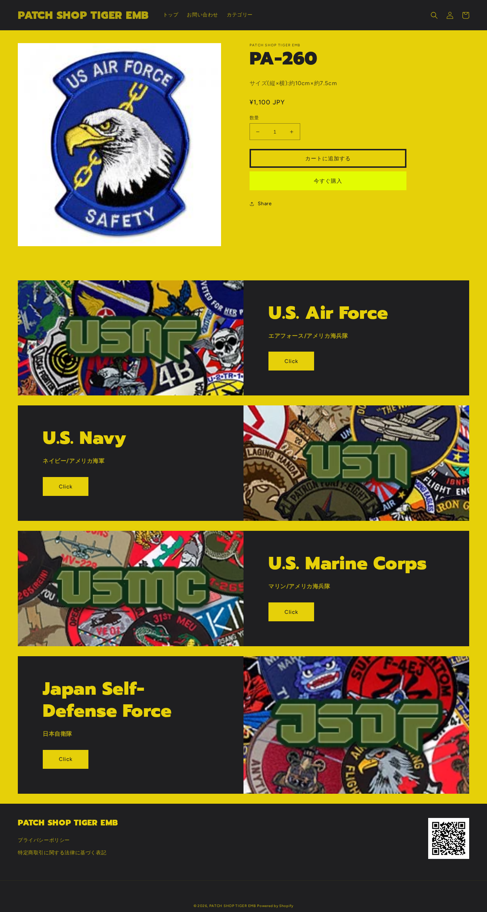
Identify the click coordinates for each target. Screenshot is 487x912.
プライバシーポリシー (44, 840)
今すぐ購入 (328, 181)
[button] (434, 15)
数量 (254, 117)
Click (291, 361)
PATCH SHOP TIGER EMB (232, 905)
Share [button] (265, 204)
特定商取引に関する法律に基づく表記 (62, 853)
